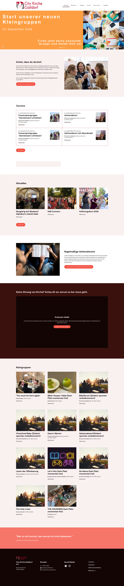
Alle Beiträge (21, 224)
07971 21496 (45, 565)
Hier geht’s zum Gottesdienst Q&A (26, 84)
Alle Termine (20, 150)
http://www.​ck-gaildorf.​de (49, 570)
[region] (62, 164)
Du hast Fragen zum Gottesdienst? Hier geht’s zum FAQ (79, 266)
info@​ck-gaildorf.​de (47, 567)
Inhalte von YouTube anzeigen (62, 326)
